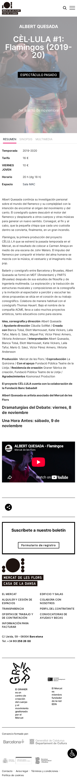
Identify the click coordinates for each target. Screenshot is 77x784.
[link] (72, 753)
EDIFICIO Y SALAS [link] (51, 594)
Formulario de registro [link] (38, 545)
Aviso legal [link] (22, 771)
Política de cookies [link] (13, 775)
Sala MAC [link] (29, 184)
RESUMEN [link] (9, 139)
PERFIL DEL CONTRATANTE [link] (57, 608)
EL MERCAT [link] (9, 594)
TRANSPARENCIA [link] (13, 608)
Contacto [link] (7, 771)
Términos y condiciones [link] (44, 771)
